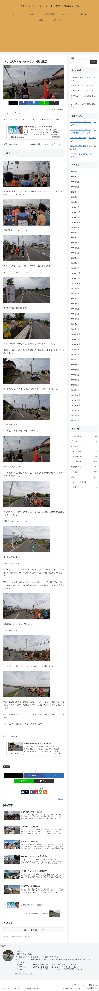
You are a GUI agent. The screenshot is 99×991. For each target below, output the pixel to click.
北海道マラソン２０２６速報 (82, 86)
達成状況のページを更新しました (83, 97)
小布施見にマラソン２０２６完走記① (83, 78)
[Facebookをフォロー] (32, 792)
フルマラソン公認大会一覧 (80, 154)
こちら (11, 736)
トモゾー (92, 138)
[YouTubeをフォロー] (36, 792)
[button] (54, 103)
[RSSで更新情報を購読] (45, 792)
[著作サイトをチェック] (23, 792)
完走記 (7, 766)
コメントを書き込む (34, 930)
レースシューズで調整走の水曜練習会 (83, 105)
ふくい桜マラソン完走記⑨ (80, 122)
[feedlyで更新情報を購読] (40, 792)
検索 (72, 58)
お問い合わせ (93, 985)
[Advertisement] (49, 38)
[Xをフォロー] (27, 792)
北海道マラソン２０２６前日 (82, 91)
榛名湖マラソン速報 (78, 138)
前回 (5, 120)
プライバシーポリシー (80, 985)
